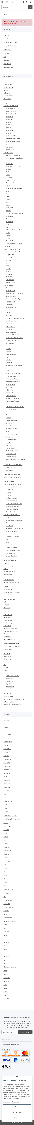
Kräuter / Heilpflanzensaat (12, 249)
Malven (8, 360)
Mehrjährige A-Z (11, 307)
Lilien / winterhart (11, 501)
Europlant (7, 773)
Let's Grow (7, 861)
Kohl (7, 191)
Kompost (6, 605)
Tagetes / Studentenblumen (15, 406)
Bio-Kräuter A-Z (11, 111)
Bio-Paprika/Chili (11, 136)
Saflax (5, 914)
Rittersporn (9, 387)
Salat (7, 227)
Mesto (5, 882)
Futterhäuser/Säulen (12, 675)
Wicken (8, 412)
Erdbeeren (9, 177)
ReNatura (7, 903)
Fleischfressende (11, 440)
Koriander (9, 257)
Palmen (8, 445)
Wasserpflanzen (11, 448)
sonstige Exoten (11, 456)
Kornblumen (10, 343)
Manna (6, 879)
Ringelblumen (10, 384)
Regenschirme (8, 87)
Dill (7, 263)
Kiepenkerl (7, 999)
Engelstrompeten (11, 434)
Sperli (5, 960)
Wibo (5, 984)
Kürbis (8, 194)
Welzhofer (7, 981)
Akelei (8, 310)
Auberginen (9, 163)
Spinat (8, 232)
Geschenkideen (8, 85)
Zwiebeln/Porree (11, 241)
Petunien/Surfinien (12, 379)
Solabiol (6, 956)
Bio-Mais (8, 128)
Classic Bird (7, 748)
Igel (5, 664)
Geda (5, 858)
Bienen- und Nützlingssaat (14, 293)
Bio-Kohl (8, 122)
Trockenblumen (11, 409)
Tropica (6, 974)
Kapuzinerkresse (11, 340)
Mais (7, 197)
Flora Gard (7, 787)
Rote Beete (9, 221)
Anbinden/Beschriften (11, 631)
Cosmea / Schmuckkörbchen (15, 318)
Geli (5, 794)
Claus (5, 840)
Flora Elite (7, 784)
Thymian (8, 268)
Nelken (8, 371)
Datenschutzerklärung (9, 1023)
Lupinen (8, 357)
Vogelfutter (9, 681)
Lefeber (6, 868)
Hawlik (6, 805)
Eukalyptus (9, 437)
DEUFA (6, 844)
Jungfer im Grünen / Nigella (14, 337)
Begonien (9, 315)
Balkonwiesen (10, 288)
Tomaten (8, 235)
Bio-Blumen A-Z (11, 108)
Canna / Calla (10, 490)
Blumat (6, 837)
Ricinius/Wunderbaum (13, 382)
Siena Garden (8, 946)
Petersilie (9, 274)
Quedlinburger (8, 900)
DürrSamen (7, 766)
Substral (6, 963)
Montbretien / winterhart (14, 503)
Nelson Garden (8, 889)
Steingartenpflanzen (12, 401)
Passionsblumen (11, 376)
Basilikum (9, 260)
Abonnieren (25, 1032)
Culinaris (6, 755)
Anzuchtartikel (9, 696)
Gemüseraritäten (11, 183)
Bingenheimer (8, 724)
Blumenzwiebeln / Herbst (12, 514)
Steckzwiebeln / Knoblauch (12, 477)
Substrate (7, 607)
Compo (6, 752)
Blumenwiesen (10, 290)
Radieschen (9, 216)
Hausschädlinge (9, 566)
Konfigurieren (17, 1112)
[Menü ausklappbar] (2, 1)
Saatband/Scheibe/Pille (13, 155)
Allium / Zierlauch (11, 531)
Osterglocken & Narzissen (14, 520)
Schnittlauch (10, 279)
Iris (7, 539)
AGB (5, 56)
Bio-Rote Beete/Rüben (13, 141)
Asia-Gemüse (10, 161)
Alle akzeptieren (17, 1107)
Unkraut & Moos (9, 579)
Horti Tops (7, 812)
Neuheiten (7, 694)
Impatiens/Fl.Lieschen (13, 335)
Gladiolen (9, 495)
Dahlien (8, 492)
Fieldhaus (7, 780)
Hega (5, 808)
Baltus (6, 822)
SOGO (5, 953)
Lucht (5, 875)
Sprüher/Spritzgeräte (10, 628)
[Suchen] (30, 7)
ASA (5, 865)
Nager (5, 568)
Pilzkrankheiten (8, 574)
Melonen (8, 202)
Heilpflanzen (10, 255)
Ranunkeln (9, 545)
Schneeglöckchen (11, 548)
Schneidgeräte (8, 617)
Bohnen (8, 169)
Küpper (6, 995)
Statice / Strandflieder (13, 398)
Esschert (6, 770)
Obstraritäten (10, 208)
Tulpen (8, 517)
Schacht (6, 932)
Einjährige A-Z (10, 302)
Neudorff (6, 893)
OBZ (5, 896)
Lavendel (9, 346)
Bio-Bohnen (9, 117)
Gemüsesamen (8, 152)
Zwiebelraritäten (11, 512)
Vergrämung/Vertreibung (11, 582)
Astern (8, 313)
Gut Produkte (8, 801)
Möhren (8, 205)
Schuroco (6, 939)
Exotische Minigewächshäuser (15, 459)
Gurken (8, 186)
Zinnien (8, 418)
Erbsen (8, 175)
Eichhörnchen (8, 656)
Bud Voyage (7, 851)
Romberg (6, 911)
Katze (5, 670)
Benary (6, 833)
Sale (5, 691)
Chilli (7, 172)
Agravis (6, 992)
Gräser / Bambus (11, 332)
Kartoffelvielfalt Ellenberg (12, 819)
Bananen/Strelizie (11, 429)
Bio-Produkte (10, 150)
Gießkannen (7, 625)
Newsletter (7, 49)
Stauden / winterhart (12, 509)
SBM (5, 928)
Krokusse (9, 523)
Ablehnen (17, 1118)
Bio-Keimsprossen (9, 462)
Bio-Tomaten (10, 147)
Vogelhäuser (10, 684)
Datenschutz (16, 1102)
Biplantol (6, 727)
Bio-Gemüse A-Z (11, 114)
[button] (23, 2)
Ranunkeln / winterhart (13, 506)
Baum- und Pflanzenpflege (12, 705)
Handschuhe (8, 614)
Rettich (8, 219)
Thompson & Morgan (10, 967)
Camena (6, 738)
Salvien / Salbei (10, 390)
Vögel (5, 673)
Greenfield (7, 798)
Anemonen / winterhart (13, 487)
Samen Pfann (8, 918)
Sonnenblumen (11, 395)
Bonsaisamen (8, 423)
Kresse (8, 266)
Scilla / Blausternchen (13, 550)
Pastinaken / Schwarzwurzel (15, 213)
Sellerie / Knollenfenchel (13, 230)
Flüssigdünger (8, 589)
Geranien (9, 329)
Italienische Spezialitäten (14, 188)
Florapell (6, 854)
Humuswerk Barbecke (10, 815)
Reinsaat (6, 720)
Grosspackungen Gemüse (14, 244)
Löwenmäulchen (11, 354)
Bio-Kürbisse (10, 125)
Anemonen (9, 534)
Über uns (6, 35)
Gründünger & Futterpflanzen (13, 464)
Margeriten (9, 362)
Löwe (5, 872)
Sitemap (6, 60)
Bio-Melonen (10, 130)
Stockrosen (9, 404)
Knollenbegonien (11, 498)
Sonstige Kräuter (11, 282)
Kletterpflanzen (11, 296)
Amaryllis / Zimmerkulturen (14, 528)
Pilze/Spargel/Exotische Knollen (14, 699)
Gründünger (10, 470)
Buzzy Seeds (7, 734)
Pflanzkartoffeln (9, 702)
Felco (5, 777)
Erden (5, 602)
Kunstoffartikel (8, 649)
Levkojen (8, 348)
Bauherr (6, 829)
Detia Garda (7, 759)
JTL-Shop (20, 1122)
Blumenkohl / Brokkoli (13, 166)
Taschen (6, 90)
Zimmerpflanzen (11, 453)
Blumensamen (8, 285)
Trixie (5, 970)
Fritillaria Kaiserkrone (12, 537)
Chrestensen (8, 741)
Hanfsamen (7, 246)
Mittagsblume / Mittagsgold (14, 365)
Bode (5, 731)
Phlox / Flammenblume (13, 373)
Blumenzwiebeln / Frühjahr (12, 484)
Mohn (8, 368)
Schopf (6, 935)
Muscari (8, 542)
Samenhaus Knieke (10, 921)
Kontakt (6, 39)
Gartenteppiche (9, 96)
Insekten (6, 667)
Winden (8, 415)
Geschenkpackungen (12, 556)
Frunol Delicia (8, 791)
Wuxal (5, 988)
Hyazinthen (9, 526)
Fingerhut (9, 324)
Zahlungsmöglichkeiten (11, 42)
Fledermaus (7, 659)
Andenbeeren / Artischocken (15, 158)
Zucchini (8, 238)
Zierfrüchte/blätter (12, 420)
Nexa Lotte (7, 977)
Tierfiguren (7, 98)
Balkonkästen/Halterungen (12, 646)
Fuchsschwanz (10, 326)
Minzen (8, 271)
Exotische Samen (9, 426)
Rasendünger (8, 595)
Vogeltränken (10, 687)
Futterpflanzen (10, 180)
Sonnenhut (9, 393)
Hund (5, 662)
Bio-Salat (8, 144)
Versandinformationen (11, 46)
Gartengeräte (8, 620)
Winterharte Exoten (12, 451)
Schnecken (7, 577)
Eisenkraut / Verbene (12, 321)
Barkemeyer (7, 826)
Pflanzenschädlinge (10, 571)
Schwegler (7, 942)
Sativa (5, 925)
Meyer (6, 886)
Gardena (6, 847)
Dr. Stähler (7, 763)
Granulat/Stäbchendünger (12, 592)
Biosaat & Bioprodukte (11, 105)
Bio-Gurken (9, 119)
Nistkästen (9, 678)
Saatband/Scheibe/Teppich (14, 299)
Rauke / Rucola (10, 277)
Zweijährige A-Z (11, 304)
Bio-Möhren (9, 133)
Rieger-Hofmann (9, 907)
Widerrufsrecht (8, 67)
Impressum (6, 1102)
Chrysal (6, 745)
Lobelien (8, 351)
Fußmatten (7, 93)
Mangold (8, 199)
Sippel (6, 949)
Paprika (8, 210)
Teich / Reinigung (9, 639)
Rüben (8, 224)
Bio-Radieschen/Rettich (13, 139)
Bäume (8, 431)
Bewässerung (8, 623)
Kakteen (8, 442)
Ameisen (6, 563)
